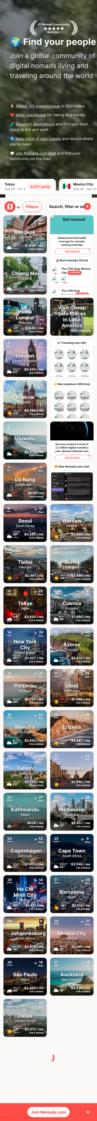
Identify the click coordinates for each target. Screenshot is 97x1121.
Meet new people (31, 115)
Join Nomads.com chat (36, 153)
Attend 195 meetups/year (38, 106)
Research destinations (35, 124)
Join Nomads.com (48, 1112)
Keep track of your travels (38, 138)
